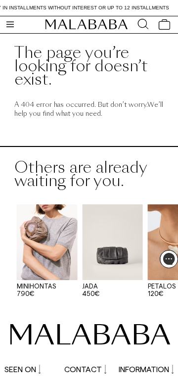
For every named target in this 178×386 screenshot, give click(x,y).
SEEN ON (20, 369)
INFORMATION (144, 369)
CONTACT (83, 369)
